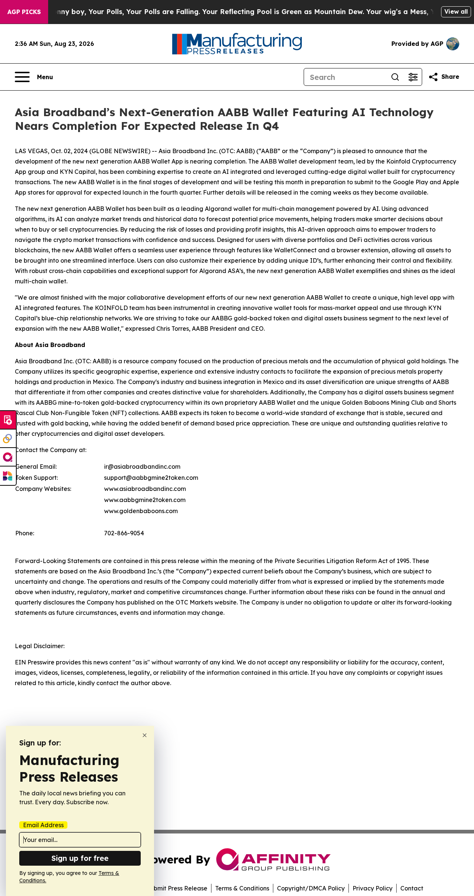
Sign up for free (80, 858)
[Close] (144, 735)
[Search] (395, 76)
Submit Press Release (176, 888)
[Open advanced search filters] (413, 76)
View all (456, 11)
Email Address (43, 825)
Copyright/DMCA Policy (311, 888)
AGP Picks (24, 12)
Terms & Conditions (242, 888)
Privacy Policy (373, 888)
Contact (411, 888)
